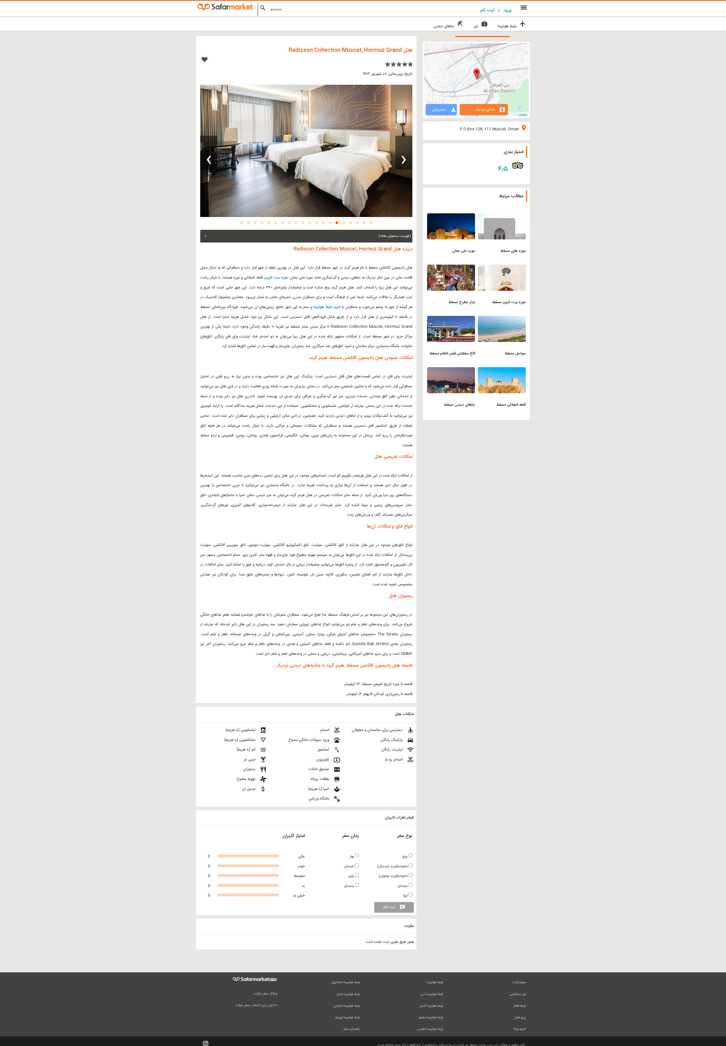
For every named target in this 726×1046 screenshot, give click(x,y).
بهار (352, 856)
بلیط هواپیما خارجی (347, 1006)
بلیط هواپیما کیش (431, 1006)
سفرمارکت (519, 982)
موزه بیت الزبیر (276, 278)
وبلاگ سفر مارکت (265, 993)
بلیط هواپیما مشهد (430, 1017)
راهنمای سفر (351, 1029)
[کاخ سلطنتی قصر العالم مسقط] (451, 319)
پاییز (351, 876)
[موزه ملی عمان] (451, 217)
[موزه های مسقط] (501, 217)
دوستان (403, 886)
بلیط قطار (520, 1006)
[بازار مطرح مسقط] (451, 268)
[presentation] (403, 153)
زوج (405, 856)
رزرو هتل (520, 1017)
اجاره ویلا (520, 1029)
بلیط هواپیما (435, 982)
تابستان (349, 866)
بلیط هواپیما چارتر (348, 994)
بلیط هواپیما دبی (431, 994)
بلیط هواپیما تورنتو (347, 1017)
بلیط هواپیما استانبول (345, 982)
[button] (371, 223)
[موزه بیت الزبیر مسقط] (501, 268)
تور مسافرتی (518, 994)
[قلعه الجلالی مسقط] (501, 370)
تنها (406, 895)
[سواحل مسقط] (501, 319)
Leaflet (522, 114)
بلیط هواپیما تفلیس (430, 1029)
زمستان (349, 886)
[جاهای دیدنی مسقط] (451, 370)
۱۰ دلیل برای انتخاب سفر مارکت (256, 1005)
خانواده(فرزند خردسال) (393, 866)
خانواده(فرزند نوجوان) (394, 876)
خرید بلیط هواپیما (327, 307)
